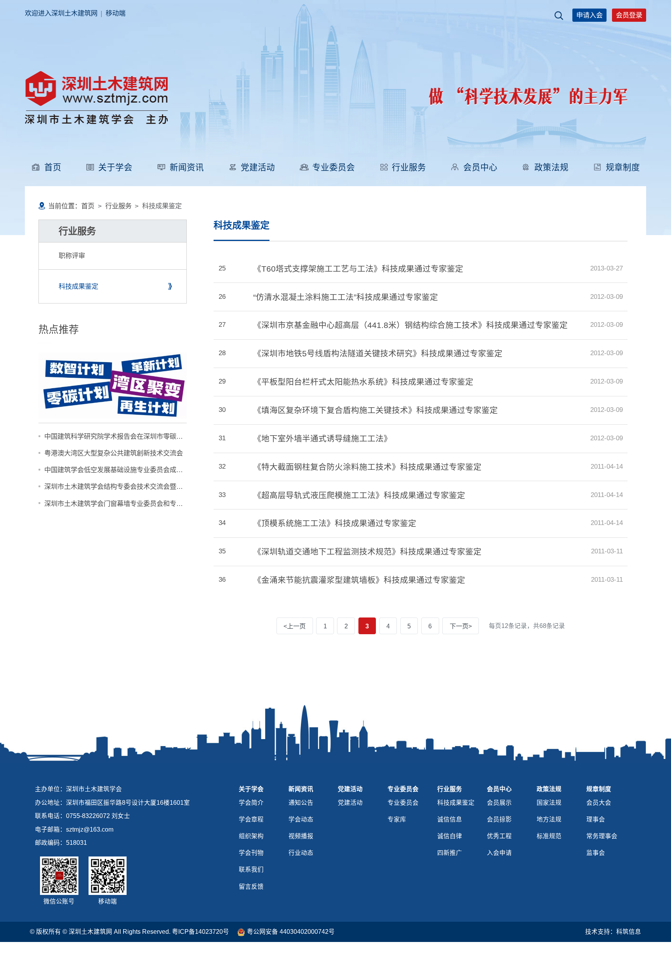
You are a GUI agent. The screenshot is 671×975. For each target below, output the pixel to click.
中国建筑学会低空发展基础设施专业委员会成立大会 (120, 470)
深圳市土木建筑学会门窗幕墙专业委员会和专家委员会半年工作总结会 (146, 504)
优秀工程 (499, 836)
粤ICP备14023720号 (200, 931)
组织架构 (251, 836)
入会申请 (499, 852)
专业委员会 (333, 167)
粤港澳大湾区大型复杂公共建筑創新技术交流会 (113, 453)
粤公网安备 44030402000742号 (291, 931)
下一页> (461, 626)
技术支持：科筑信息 (613, 931)
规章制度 (623, 167)
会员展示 (499, 802)
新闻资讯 (187, 167)
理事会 (595, 819)
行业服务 (409, 167)
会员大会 (598, 802)
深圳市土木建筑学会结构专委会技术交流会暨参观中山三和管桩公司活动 (150, 486)
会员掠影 (499, 819)
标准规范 (549, 836)
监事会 (595, 852)
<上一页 (294, 626)
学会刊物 (251, 852)
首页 (52, 167)
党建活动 (258, 167)
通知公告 (301, 802)
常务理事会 (601, 836)
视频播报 (301, 836)
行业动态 (301, 852)
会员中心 (480, 167)
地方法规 (549, 819)
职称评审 (72, 256)
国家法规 (549, 802)
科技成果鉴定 (78, 286)
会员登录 (629, 15)
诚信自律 (449, 836)
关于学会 (115, 167)
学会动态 (301, 819)
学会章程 (251, 819)
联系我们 (251, 869)
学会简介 (251, 802)
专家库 (397, 819)
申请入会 (589, 15)
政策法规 (551, 167)
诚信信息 (449, 819)
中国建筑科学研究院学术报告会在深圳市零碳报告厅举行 (126, 436)
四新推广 (449, 852)
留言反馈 (251, 886)
